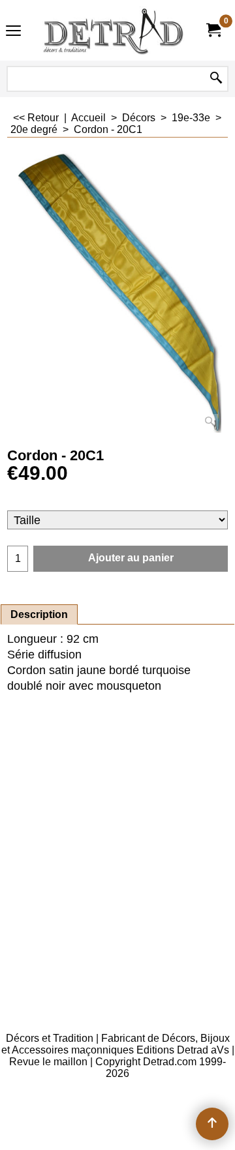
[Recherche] (216, 79)
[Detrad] (115, 30)
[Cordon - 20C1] (117, 292)
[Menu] (13, 31)
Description (39, 614)
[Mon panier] (213, 30)
